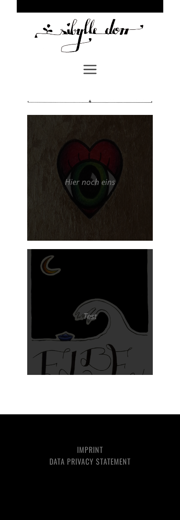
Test (90, 316)
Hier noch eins (90, 182)
